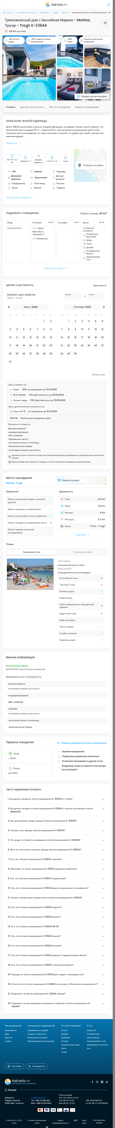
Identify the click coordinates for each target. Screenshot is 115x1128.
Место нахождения (59, 107)
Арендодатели (38, 1066)
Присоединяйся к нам (96, 1041)
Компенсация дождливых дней (35, 418)
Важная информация (87, 107)
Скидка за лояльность (37, 1034)
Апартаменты (11, 1030)
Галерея (10, 107)
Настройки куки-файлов (99, 1121)
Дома (7, 1034)
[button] (29, 67)
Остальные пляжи (82, 551)
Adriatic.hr (91, 1030)
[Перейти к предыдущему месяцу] (9, 307)
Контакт (12, 1089)
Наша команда (93, 1037)
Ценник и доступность (32, 107)
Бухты (63, 1048)
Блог (89, 1048)
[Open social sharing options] (105, 23)
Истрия (64, 1030)
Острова (64, 1041)
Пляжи (64, 1052)
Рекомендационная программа (41, 1041)
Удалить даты (98, 374)
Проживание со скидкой (38, 1030)
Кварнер (64, 1034)
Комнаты (8, 1037)
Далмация (65, 1037)
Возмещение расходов (37, 1037)
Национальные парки (70, 1045)
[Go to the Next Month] (103, 307)
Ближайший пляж (31, 551)
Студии (8, 1041)
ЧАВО (75, 1120)
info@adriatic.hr (38, 1097)
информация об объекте (97, 1045)
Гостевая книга (93, 1034)
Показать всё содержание (18, 197)
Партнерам (16, 1066)
